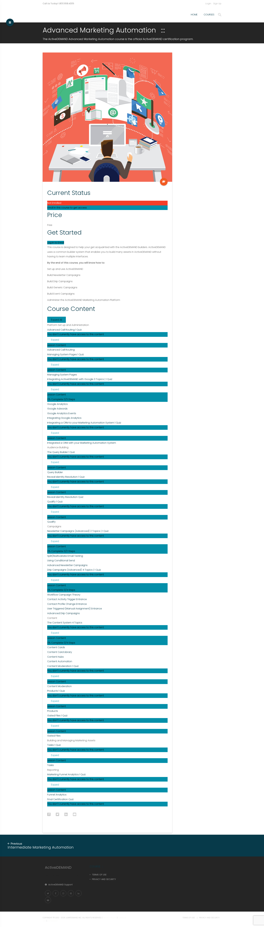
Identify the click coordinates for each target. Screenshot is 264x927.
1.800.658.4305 (66, 3)
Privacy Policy (110, 917)
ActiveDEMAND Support (60, 884)
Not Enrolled (54, 203)
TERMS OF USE (99, 874)
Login (208, 3)
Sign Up (217, 3)
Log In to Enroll (55, 242)
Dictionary (52, 921)
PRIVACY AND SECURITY (104, 879)
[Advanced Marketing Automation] (164, 182)
